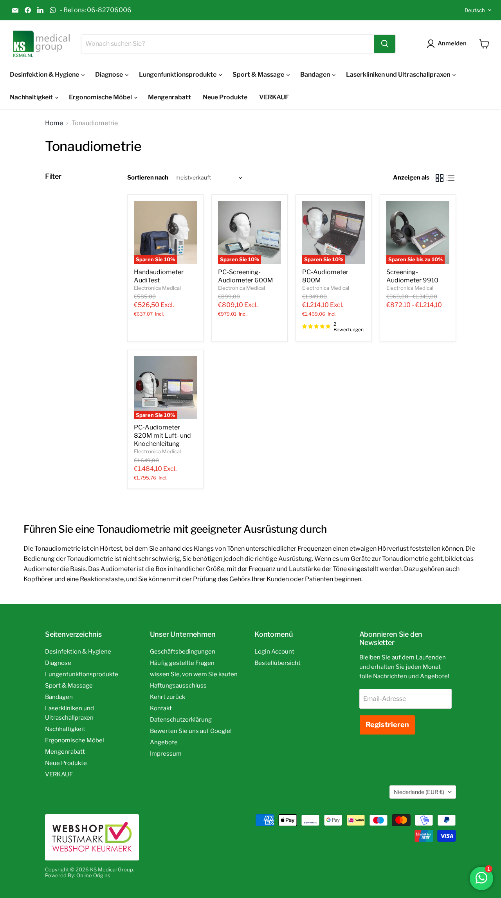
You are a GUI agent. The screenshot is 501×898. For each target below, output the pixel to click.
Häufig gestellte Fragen (182, 662)
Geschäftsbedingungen (182, 651)
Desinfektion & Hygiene (45, 74)
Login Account (274, 651)
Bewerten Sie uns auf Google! (191, 731)
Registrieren (387, 724)
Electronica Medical (157, 288)
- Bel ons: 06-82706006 (96, 10)
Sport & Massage (258, 74)
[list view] (450, 177)
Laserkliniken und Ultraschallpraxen (398, 74)
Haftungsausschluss (178, 685)
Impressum (166, 753)
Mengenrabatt (169, 97)
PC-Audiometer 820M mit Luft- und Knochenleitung (162, 435)
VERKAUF (274, 97)
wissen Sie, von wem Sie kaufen (194, 674)
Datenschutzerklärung (181, 719)
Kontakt (161, 708)
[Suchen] (384, 44)
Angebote (164, 742)
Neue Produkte (225, 97)
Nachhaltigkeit (32, 97)
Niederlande (419, 791)
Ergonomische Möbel (101, 97)
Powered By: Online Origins (77, 875)
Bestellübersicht (277, 662)
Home (54, 123)
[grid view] (439, 177)
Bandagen (315, 74)
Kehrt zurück (167, 696)
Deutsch (475, 10)
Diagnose (109, 74)
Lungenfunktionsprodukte (178, 74)
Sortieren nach (147, 177)
